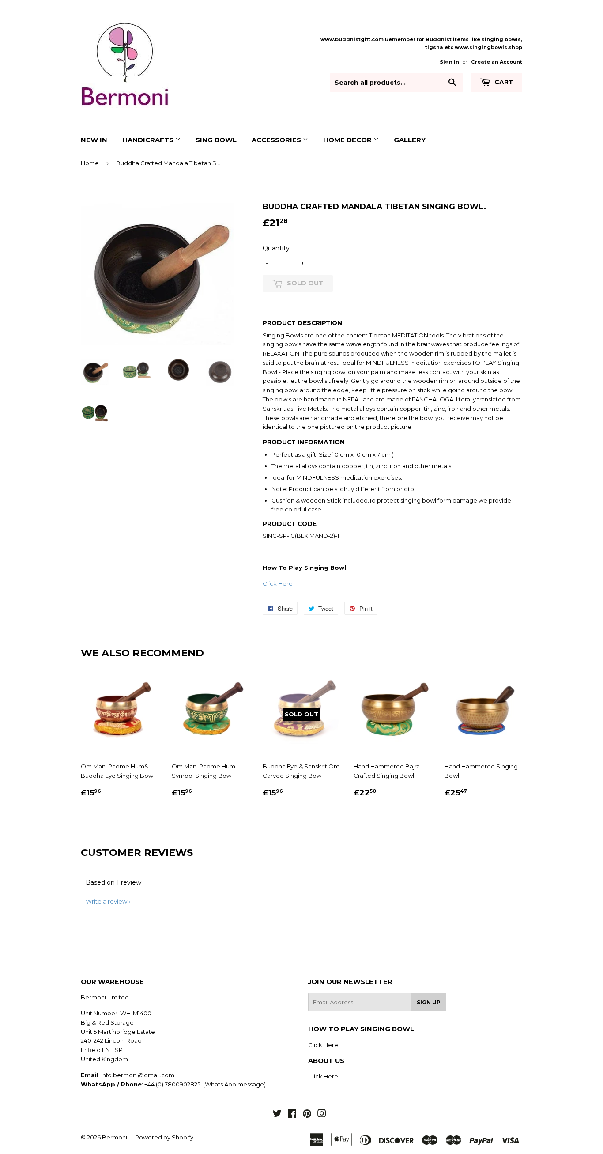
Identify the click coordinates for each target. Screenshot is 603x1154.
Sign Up (429, 1002)
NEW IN (94, 140)
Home (90, 162)
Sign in (449, 62)
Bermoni (114, 1137)
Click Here (278, 583)
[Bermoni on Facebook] (292, 1114)
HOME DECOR (348, 140)
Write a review (106, 901)
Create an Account (496, 62)
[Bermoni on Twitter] (277, 1114)
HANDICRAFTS (148, 140)
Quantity (276, 248)
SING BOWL (216, 140)
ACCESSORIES (277, 140)
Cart (503, 82)
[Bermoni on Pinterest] (307, 1114)
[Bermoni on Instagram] (321, 1114)
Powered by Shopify (164, 1137)
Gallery (410, 140)
